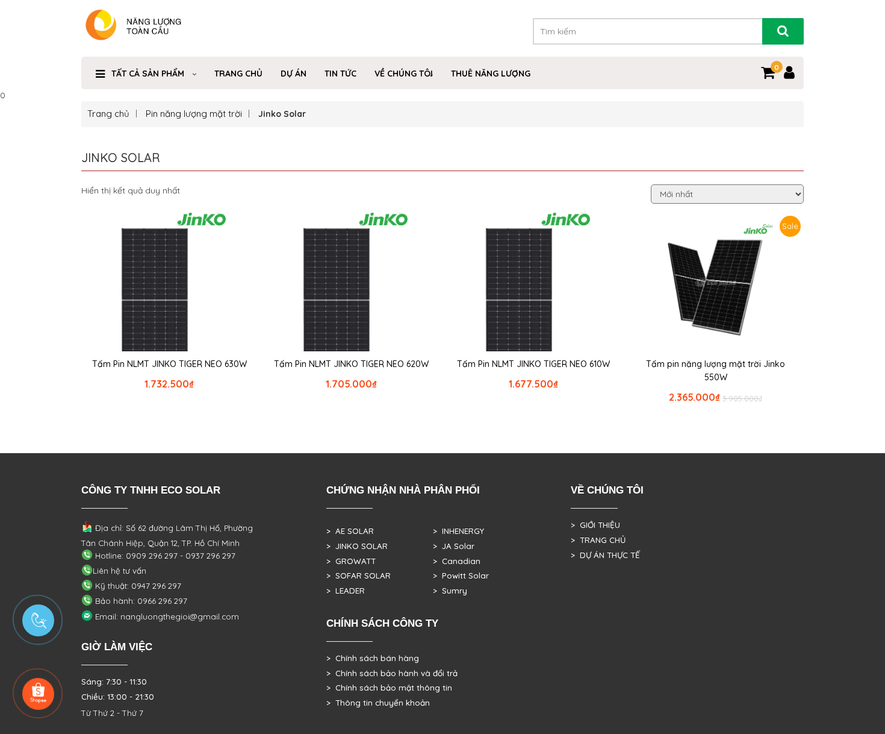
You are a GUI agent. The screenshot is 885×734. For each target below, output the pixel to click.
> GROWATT (351, 561)
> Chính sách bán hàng (372, 658)
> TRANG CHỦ (598, 540)
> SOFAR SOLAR (358, 575)
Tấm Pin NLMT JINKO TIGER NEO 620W (351, 364)
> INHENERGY (458, 531)
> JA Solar (453, 546)
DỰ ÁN (293, 73)
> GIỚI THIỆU (595, 525)
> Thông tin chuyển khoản (378, 702)
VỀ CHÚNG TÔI (403, 73)
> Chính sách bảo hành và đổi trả (392, 673)
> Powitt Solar (461, 575)
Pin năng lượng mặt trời (194, 113)
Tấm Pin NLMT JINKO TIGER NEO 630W (169, 364)
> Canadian (456, 561)
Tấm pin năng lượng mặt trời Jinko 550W (715, 371)
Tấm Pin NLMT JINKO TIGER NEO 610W (533, 364)
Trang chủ (108, 113)
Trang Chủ (238, 73)
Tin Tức (340, 73)
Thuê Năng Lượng (490, 73)
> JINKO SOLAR (357, 546)
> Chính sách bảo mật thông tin (389, 687)
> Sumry (450, 590)
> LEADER (345, 590)
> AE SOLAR (350, 531)
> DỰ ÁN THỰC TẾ (605, 555)
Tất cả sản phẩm (147, 73)
